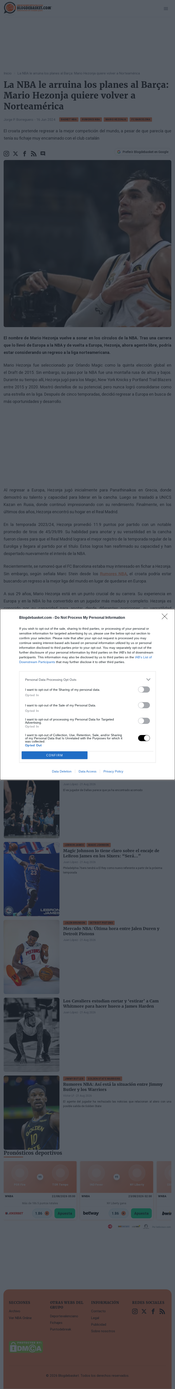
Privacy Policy (113, 771)
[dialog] (87, 694)
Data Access (87, 771)
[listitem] (87, 679)
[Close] (166, 618)
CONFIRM (54, 755)
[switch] (144, 689)
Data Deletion (62, 771)
